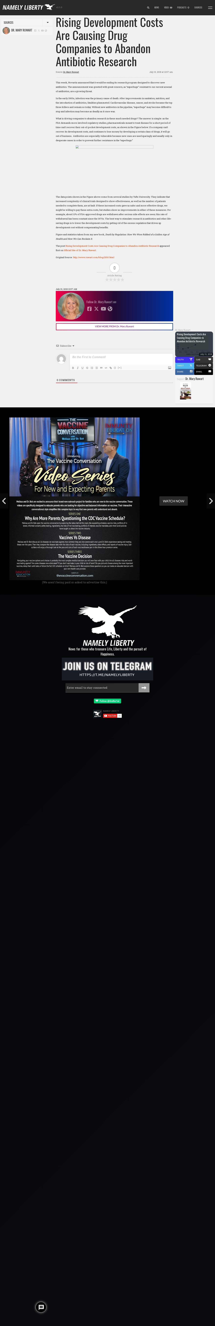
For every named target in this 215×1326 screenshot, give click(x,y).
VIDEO (167, 7)
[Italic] (77, 368)
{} (115, 367)
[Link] (110, 368)
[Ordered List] (92, 368)
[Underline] (82, 368)
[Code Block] (106, 368)
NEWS (156, 7)
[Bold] (73, 368)
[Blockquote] (101, 368)
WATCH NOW (173, 501)
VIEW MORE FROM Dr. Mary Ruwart (114, 326)
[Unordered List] (96, 368)
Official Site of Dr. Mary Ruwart (80, 250)
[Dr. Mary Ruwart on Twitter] (38, 30)
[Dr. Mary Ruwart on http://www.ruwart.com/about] (46, 30)
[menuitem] (148, 8)
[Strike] (87, 368)
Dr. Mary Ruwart (21, 30)
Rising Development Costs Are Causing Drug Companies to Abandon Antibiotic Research (112, 245)
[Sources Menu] (210, 8)
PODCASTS (182, 7)
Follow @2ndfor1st (108, 700)
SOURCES (198, 7)
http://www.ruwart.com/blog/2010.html (93, 257)
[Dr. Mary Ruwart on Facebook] (35, 30)
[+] (120, 367)
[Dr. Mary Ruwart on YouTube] (42, 30)
